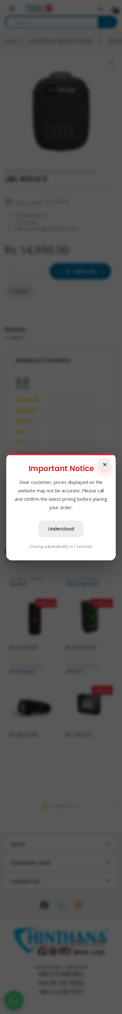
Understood (61, 528)
